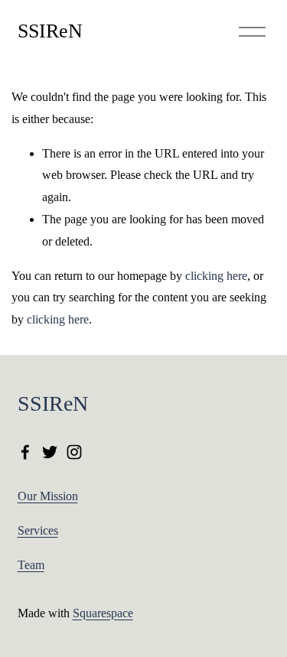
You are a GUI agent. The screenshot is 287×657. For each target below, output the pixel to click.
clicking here (216, 275)
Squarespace (103, 613)
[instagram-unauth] (74, 452)
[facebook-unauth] (25, 452)
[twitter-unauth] (49, 452)
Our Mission (48, 496)
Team (31, 564)
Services (38, 530)
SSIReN (50, 31)
